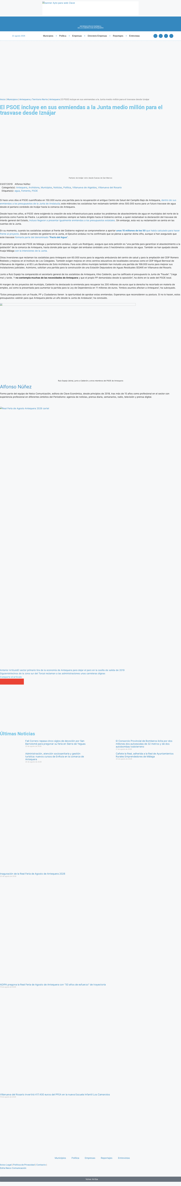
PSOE (35, 190)
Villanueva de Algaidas (84, 187)
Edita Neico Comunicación (13, 1168)
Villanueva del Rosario (110, 187)
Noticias (57, 187)
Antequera (54, 99)
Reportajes (118, 36)
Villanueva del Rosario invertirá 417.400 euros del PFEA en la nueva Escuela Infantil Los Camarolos (55, 1094)
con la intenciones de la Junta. (31, 250)
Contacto (41, 1164)
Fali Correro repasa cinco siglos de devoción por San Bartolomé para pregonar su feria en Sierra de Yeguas (55, 742)
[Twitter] (161, 36)
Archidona (34, 187)
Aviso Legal (6, 1164)
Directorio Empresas (97, 36)
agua (17, 190)
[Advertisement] (79, 708)
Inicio (2, 99)
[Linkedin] (166, 36)
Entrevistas (134, 36)
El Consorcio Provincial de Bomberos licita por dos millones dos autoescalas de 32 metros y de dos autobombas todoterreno (144, 744)
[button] (3, 682)
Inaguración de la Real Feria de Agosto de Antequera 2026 (32, 873)
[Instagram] (171, 36)
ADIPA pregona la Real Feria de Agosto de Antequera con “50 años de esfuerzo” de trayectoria (53, 984)
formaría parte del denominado (41, 237)
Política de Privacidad (24, 1164)
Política (62, 36)
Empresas (77, 36)
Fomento (25, 190)
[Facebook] (155, 36)
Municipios (48, 36)
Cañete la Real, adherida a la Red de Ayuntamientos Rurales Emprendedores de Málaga (144, 755)
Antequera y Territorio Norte (33, 99)
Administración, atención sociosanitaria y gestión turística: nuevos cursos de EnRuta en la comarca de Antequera (54, 756)
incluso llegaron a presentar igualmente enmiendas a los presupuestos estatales (72, 220)
